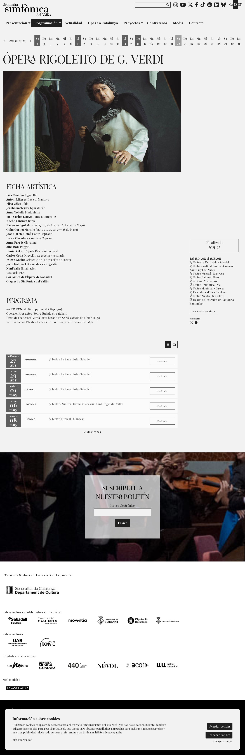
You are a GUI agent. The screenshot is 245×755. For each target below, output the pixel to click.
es (235, 4)
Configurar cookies (222, 741)
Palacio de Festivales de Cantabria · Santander (212, 302)
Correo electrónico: (122, 505)
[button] (168, 5)
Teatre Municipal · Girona (208, 288)
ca (231, 4)
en (240, 4)
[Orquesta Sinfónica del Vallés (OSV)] (41, 11)
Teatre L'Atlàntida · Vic (206, 285)
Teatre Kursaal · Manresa (208, 273)
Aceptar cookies (219, 726)
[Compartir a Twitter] (191, 322)
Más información (22, 740)
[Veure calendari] (174, 344)
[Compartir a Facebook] (196, 322)
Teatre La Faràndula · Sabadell (211, 262)
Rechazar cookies (219, 735)
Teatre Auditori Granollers (208, 296)
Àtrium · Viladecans (204, 281)
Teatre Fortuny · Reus (205, 277)
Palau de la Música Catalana (209, 292)
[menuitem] (175, 4)
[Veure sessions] (168, 344)
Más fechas (93, 432)
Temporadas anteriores (203, 311)
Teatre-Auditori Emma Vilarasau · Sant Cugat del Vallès (212, 268)
